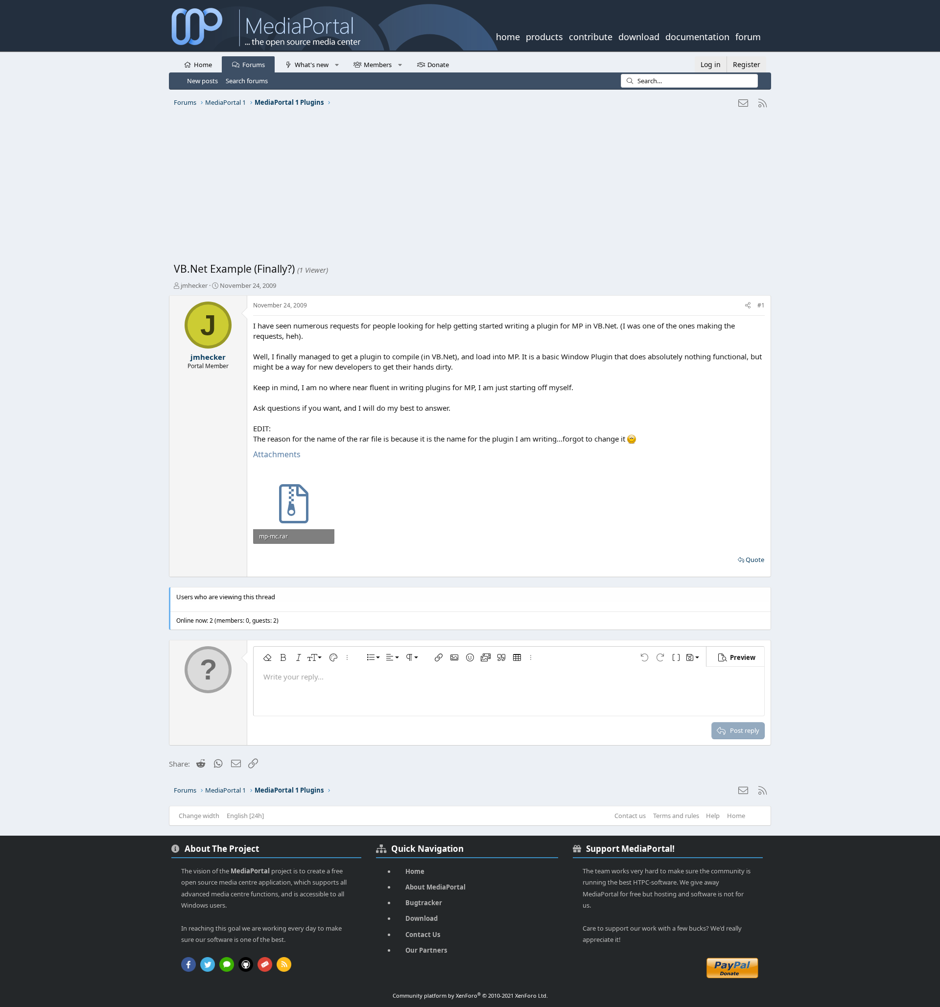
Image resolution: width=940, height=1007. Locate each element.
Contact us (630, 815)
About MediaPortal (435, 887)
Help (713, 815)
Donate (438, 64)
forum (748, 36)
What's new (312, 64)
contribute (590, 36)
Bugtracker (423, 902)
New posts (202, 80)
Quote (755, 559)
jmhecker (194, 285)
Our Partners (426, 950)
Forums (253, 64)
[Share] (748, 305)
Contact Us (422, 934)
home (508, 36)
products (544, 36)
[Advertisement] (467, 188)
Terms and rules (676, 815)
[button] (336, 64)
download (638, 36)
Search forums (247, 80)
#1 (761, 305)
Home (203, 64)
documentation (697, 36)
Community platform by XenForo (470, 995)
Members (378, 64)
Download (421, 918)
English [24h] (245, 815)
